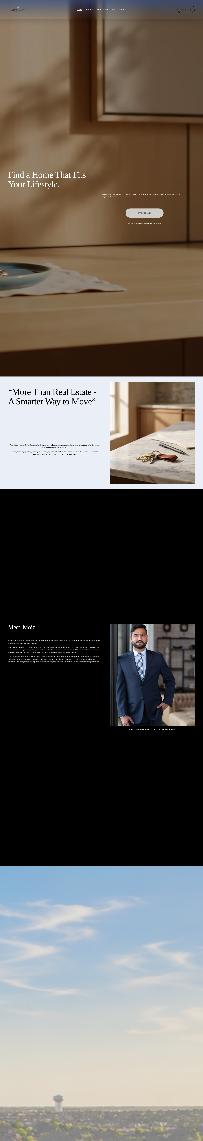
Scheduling (89, 9)
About (79, 9)
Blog (113, 9)
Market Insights (102, 9)
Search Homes (144, 213)
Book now (186, 9)
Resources (122, 9)
